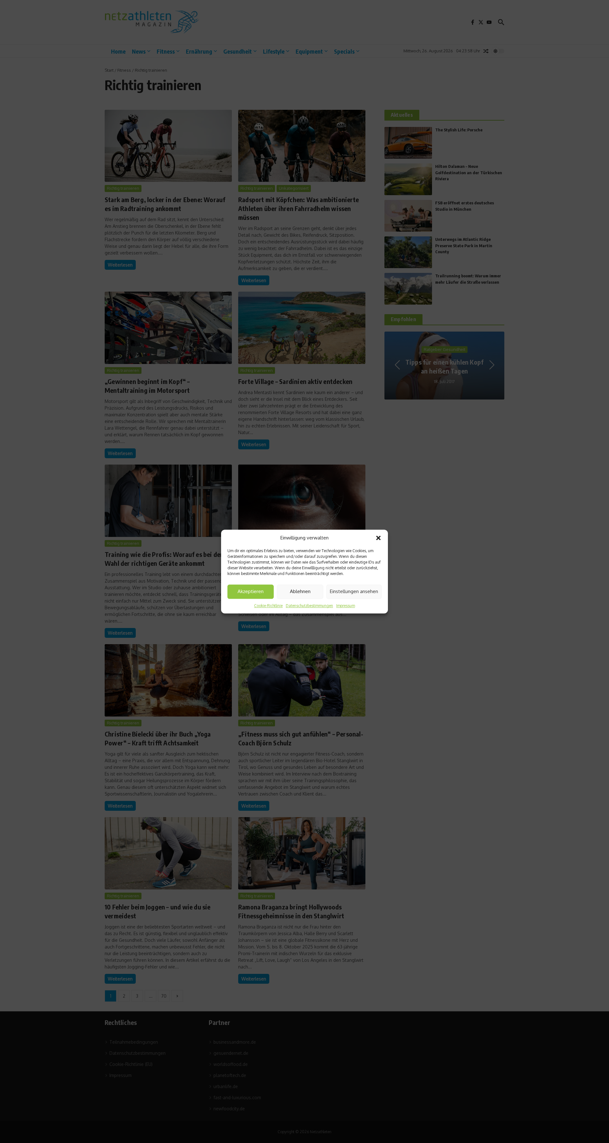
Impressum (345, 605)
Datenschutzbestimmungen (309, 605)
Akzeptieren (251, 591)
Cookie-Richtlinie (268, 605)
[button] (378, 538)
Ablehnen (300, 591)
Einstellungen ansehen (354, 591)
